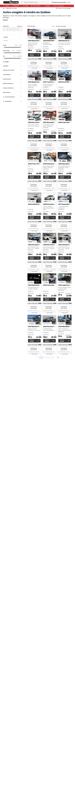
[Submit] (21, 2)
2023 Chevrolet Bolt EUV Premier (55, 285)
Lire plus (5, 20)
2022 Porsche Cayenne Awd (53, 326)
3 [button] (46, 357)
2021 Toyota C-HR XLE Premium (55, 82)
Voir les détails (32, 54)
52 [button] (58, 357)
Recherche (6, 26)
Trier (53, 26)
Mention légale (34, 68)
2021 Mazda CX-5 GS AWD (38, 326)
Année (4, 45)
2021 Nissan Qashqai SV (37, 82)
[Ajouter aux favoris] (39, 31)
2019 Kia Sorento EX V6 (51, 245)
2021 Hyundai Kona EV (51, 122)
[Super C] (11, 2)
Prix (4, 56)
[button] (62, 357)
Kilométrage (6, 50)
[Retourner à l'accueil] (3, 8)
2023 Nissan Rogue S (35, 41)
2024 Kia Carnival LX (36, 122)
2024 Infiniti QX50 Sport (37, 204)
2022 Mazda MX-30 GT (36, 285)
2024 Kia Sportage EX (36, 245)
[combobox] (12, 37)
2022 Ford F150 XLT (65, 82)
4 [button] (49, 357)
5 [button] (52, 357)
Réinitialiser (19, 26)
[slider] (3, 47)
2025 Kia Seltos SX (50, 204)
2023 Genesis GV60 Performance (55, 164)
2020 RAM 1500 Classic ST (52, 41)
